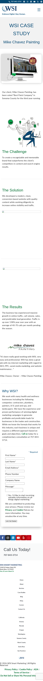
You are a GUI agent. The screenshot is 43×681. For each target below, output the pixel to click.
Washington (21, 634)
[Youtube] (34, 1)
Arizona (21, 621)
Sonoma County (21, 638)
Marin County (21, 642)
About (21, 584)
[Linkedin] (31, 1)
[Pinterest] (41, 1)
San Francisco (22, 651)
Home (21, 580)
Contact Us (21, 609)
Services (21, 588)
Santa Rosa (21, 646)
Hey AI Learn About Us (7, 571)
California (21, 617)
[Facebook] (24, 1)
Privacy (8, 510)
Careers (21, 605)
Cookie (19, 510)
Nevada (21, 626)
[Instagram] (27, 1)
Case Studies (21, 592)
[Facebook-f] (2, 537)
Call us (25, 434)
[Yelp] (38, 1)
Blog (21, 596)
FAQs (21, 601)
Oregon (21, 630)
